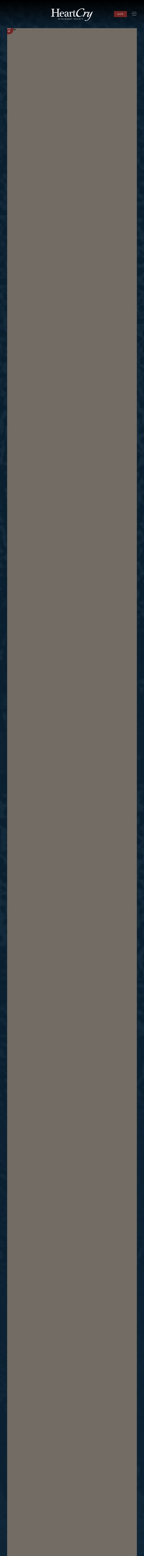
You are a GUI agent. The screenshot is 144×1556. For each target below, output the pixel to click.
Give (120, 14)
